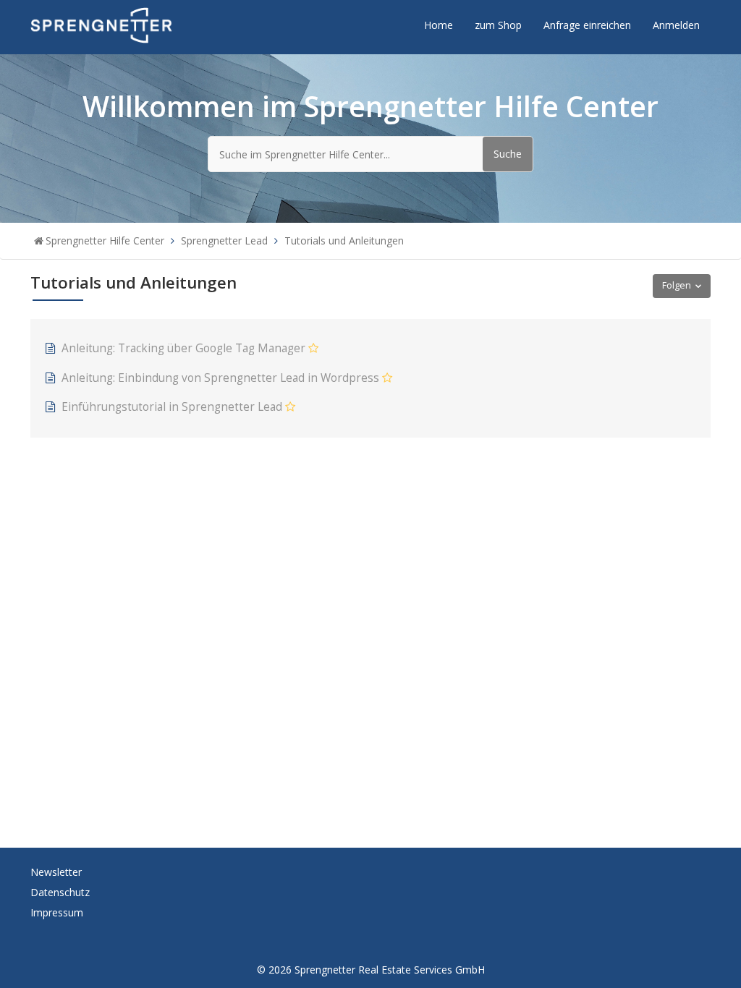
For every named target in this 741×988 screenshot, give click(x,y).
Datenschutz (60, 892)
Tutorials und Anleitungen (344, 240)
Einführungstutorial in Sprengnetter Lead (172, 406)
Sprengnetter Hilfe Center (105, 240)
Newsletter (56, 872)
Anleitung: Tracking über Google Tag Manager (183, 348)
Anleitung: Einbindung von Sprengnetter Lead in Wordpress (220, 378)
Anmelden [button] (676, 25)
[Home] (101, 24)
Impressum (56, 912)
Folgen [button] (676, 285)
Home (438, 25)
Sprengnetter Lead (224, 240)
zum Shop (498, 25)
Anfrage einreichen (587, 25)
